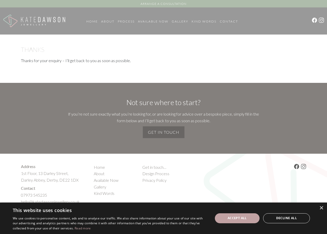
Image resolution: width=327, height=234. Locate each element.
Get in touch (163, 132)
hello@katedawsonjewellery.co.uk (50, 201)
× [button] (321, 208)
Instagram (321, 20)
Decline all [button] (286, 218)
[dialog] (163, 218)
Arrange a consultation (163, 4)
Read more (83, 228)
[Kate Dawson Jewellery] (34, 21)
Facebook (314, 20)
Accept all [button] (237, 218)
